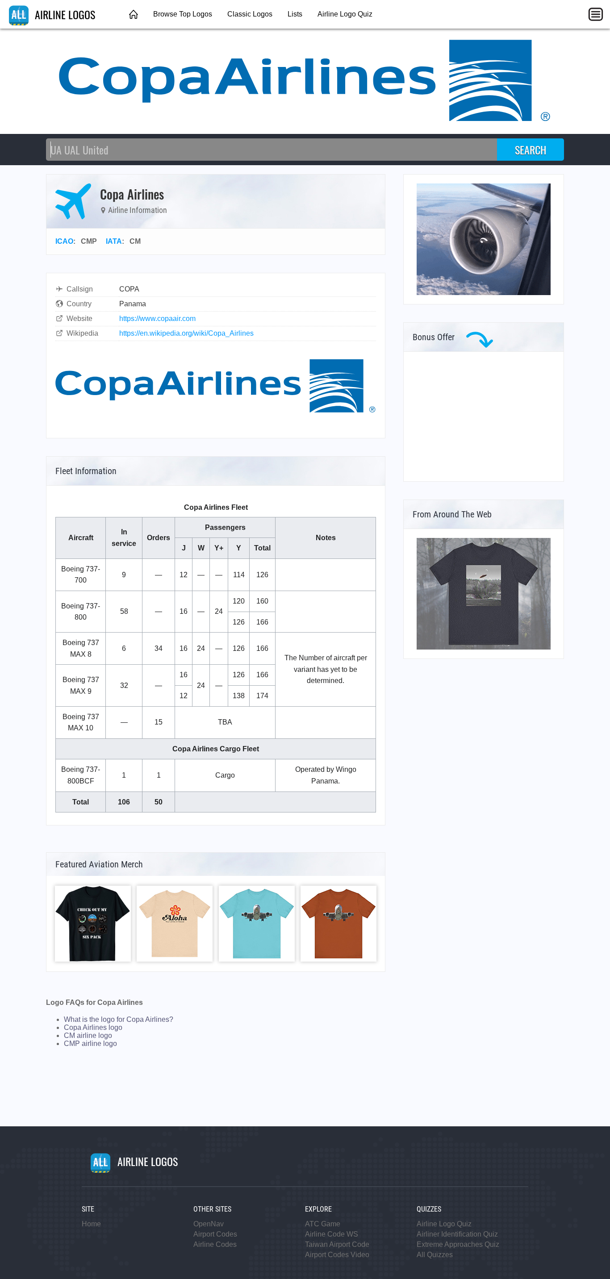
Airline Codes (215, 1244)
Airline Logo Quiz (345, 14)
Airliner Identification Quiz (457, 1234)
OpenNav (208, 1224)
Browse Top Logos (182, 14)
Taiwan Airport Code (337, 1244)
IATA (114, 241)
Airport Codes (215, 1234)
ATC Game (322, 1224)
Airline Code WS (331, 1234)
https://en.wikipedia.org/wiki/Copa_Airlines (186, 333)
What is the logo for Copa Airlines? (118, 1019)
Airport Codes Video (337, 1254)
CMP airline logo (90, 1043)
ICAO (64, 241)
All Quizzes (435, 1254)
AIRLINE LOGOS (63, 14)
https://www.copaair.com (157, 318)
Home (91, 1224)
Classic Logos (249, 14)
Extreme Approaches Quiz (458, 1244)
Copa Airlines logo (93, 1027)
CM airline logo (88, 1035)
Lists (295, 14)
